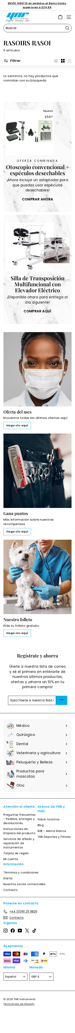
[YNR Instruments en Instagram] (5, 930)
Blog (41, 825)
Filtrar (15, 60)
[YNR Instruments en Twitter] (27, 930)
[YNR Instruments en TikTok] (34, 930)
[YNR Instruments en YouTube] (20, 930)
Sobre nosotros (49, 819)
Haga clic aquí (17, 425)
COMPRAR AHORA (37, 199)
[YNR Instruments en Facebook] (13, 930)
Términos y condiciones (20, 872)
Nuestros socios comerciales (24, 884)
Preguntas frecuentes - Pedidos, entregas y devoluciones (19, 819)
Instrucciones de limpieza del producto (19, 831)
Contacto (10, 890)
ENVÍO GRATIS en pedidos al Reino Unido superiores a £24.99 (37, 5)
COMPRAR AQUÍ (37, 311)
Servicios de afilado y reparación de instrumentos (18, 843)
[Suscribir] (61, 700)
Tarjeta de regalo (16, 853)
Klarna (7, 878)
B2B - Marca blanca (52, 831)
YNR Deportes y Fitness (54, 837)
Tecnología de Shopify (18, 1004)
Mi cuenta (10, 859)
